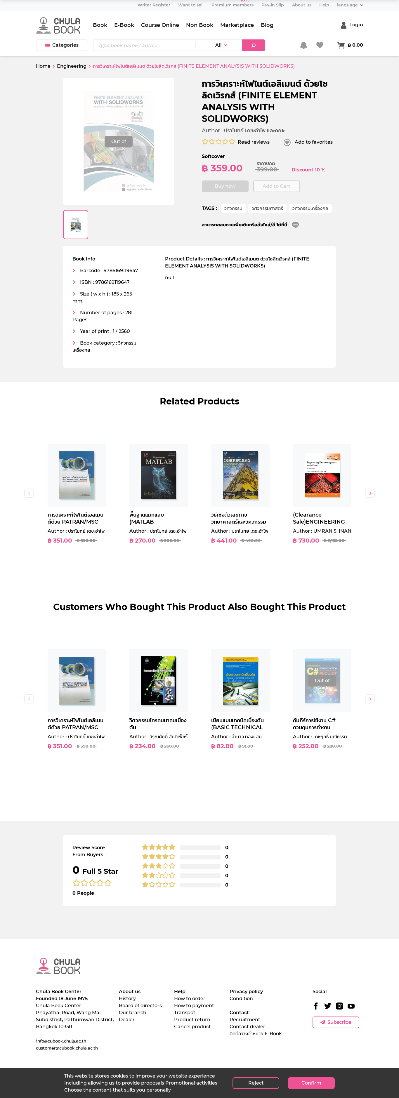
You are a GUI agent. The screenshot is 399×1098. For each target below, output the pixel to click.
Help (179, 991)
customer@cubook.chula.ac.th (67, 1047)
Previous (29, 493)
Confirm (311, 1083)
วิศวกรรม (233, 208)
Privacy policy (246, 991)
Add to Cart (276, 186)
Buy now (225, 186)
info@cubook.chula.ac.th (61, 1040)
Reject (256, 1083)
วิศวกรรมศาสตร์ (267, 208)
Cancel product (192, 1026)
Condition (241, 998)
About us (129, 991)
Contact (239, 1012)
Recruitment (245, 1019)
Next (370, 493)
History (127, 998)
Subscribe (339, 1022)
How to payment (194, 1005)
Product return (192, 1019)
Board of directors (140, 1005)
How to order (189, 998)
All (218, 45)
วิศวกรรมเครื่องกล (310, 208)
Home (43, 66)
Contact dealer (247, 1026)
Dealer (127, 1019)
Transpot (184, 1012)
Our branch (132, 1012)
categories (65, 45)
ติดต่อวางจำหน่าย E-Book (256, 1033)
